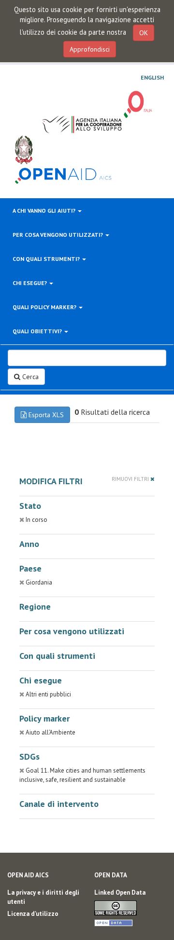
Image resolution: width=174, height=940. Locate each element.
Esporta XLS (45, 414)
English (152, 78)
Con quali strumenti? (47, 258)
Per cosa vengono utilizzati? (58, 234)
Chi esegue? (30, 282)
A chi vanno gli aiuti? (45, 210)
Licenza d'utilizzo (32, 914)
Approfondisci (90, 49)
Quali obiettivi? (38, 331)
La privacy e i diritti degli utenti (43, 897)
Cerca (29, 376)
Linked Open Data (119, 892)
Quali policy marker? (45, 307)
